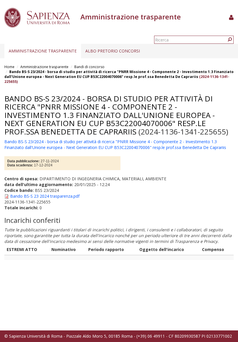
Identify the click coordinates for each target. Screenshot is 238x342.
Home (9, 66)
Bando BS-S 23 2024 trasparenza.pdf (45, 196)
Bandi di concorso (89, 66)
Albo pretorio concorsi (112, 51)
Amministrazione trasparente (43, 51)
